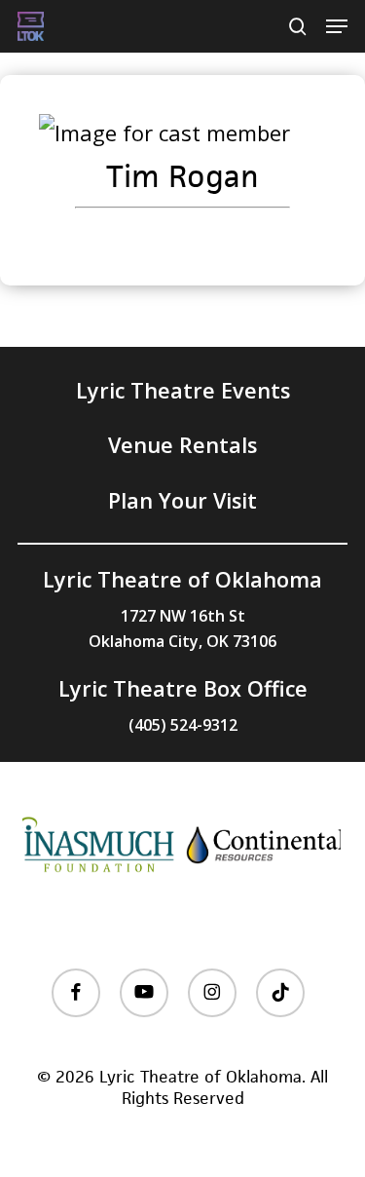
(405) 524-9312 (182, 725)
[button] (336, 26)
